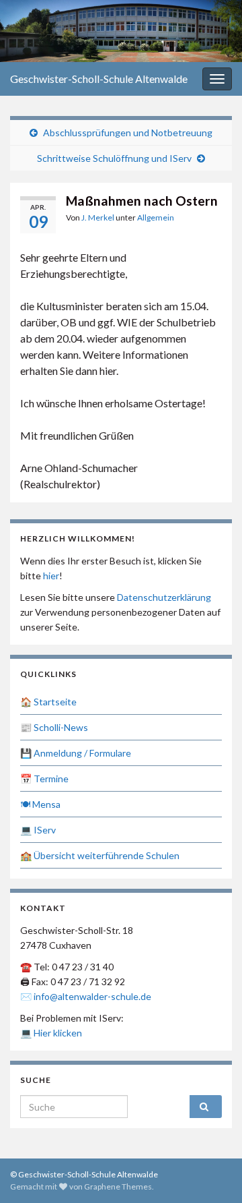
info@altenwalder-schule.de (92, 996)
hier (51, 575)
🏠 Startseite (48, 701)
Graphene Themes (118, 1186)
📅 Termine (44, 778)
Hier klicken (58, 1032)
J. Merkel (97, 217)
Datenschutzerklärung (164, 597)
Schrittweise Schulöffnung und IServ (114, 158)
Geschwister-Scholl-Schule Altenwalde (99, 78)
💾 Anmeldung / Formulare (75, 753)
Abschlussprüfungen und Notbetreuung (127, 132)
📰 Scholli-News (54, 727)
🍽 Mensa (40, 804)
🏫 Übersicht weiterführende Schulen (99, 855)
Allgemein (155, 217)
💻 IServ (38, 829)
